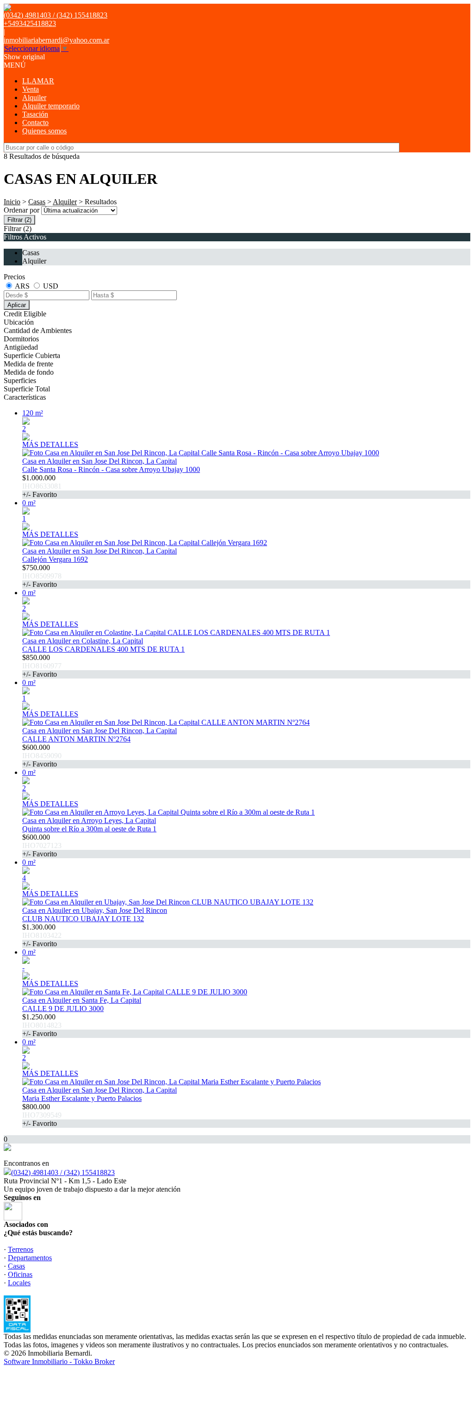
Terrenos (20, 1249)
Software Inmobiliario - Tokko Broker (59, 1361)
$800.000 (42, 1115)
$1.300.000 (42, 935)
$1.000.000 (42, 486)
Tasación (35, 114)
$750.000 (42, 576)
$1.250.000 (42, 1025)
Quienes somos (44, 131)
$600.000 (42, 755)
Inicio (12, 202)
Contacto (35, 122)
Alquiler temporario (51, 106)
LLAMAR (38, 81)
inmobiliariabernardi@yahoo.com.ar (56, 40)
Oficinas (20, 1274)
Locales (19, 1283)
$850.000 (42, 666)
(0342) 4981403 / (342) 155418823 (63, 1172)
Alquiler (34, 97)
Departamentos (30, 1258)
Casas (36, 202)
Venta (30, 89)
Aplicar (16, 305)
